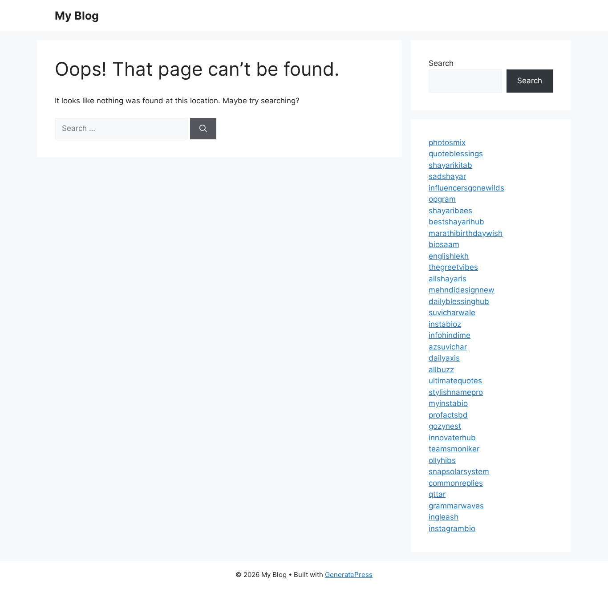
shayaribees (450, 210)
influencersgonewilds (466, 187)
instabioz (445, 324)
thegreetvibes (453, 267)
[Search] (203, 128)
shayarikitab (450, 165)
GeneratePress (349, 574)
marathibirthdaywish (466, 233)
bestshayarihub (456, 221)
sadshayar (447, 176)
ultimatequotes (455, 380)
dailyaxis (444, 357)
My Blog (77, 15)
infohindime (449, 335)
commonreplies (456, 483)
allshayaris (447, 278)
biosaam (444, 244)
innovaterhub (452, 437)
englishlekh (449, 256)
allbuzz (441, 369)
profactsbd (448, 414)
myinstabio (448, 403)
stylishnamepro (456, 392)
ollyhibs (442, 460)
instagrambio (452, 528)
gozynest (445, 426)
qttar (437, 494)
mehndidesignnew (462, 289)
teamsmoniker (454, 448)
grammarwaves (456, 505)
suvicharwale (452, 312)
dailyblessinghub (459, 301)
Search (441, 63)
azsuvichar (448, 346)
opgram (442, 199)
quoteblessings (456, 153)
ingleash (443, 516)
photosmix (447, 142)
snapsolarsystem (459, 471)
